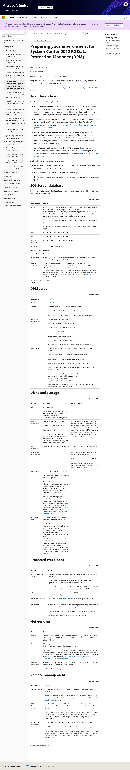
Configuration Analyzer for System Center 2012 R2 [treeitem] (15, 155)
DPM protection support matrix (66, 599)
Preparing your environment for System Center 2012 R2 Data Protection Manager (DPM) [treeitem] (15, 85)
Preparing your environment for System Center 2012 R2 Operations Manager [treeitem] (15, 94)
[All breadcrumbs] (32, 33)
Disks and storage (112, 46)
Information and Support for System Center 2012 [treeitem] (15, 167)
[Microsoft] (3, 17)
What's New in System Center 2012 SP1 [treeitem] (13, 61)
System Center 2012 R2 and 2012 (47, 34)
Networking (109, 51)
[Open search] (120, 18)
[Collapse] (25, 32)
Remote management (113, 54)
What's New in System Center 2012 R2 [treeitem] (13, 55)
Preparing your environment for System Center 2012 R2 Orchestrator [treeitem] (15, 103)
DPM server (109, 43)
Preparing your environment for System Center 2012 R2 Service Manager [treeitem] (15, 112)
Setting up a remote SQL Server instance (66, 268)
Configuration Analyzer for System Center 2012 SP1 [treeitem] (15, 161)
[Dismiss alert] (126, 4)
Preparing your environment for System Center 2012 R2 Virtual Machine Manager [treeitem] (15, 129)
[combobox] (13, 36)
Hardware (53, 303)
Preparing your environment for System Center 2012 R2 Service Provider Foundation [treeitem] (15, 120)
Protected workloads (112, 48)
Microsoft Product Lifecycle (63, 24)
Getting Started (66, 34)
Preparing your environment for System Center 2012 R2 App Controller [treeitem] (15, 75)
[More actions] (98, 33)
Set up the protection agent (68, 607)
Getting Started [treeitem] (11, 50)
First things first (111, 38)
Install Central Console (52, 700)
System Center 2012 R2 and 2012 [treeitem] (13, 42)
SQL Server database (113, 40)
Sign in (125, 18)
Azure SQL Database (81, 274)
